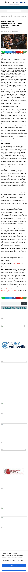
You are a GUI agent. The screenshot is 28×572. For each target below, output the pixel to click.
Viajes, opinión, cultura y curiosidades (10, 292)
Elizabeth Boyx (16, 31)
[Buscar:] (14, 10)
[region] (14, 561)
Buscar (2, 301)
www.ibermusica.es (17, 263)
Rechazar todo (14, 569)
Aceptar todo (14, 565)
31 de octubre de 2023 (6, 31)
